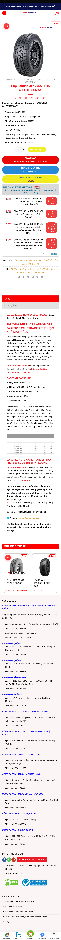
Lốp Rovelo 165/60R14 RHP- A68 (42, 583)
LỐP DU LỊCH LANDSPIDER (27, 260)
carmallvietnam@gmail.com (23, 633)
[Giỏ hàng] (57, 13)
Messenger (42, 938)
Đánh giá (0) (10, 305)
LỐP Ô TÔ (38, 80)
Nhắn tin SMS (54, 938)
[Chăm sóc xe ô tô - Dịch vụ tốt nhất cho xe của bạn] (28, 13)
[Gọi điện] (30, 934)
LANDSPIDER (28, 269)
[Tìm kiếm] (50, 13)
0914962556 (20, 628)
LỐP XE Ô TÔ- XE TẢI (24, 80)
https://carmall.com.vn (29, 518)
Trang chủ (9, 80)
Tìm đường (6, 938)
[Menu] (4, 13)
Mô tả (7, 299)
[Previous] (7, 47)
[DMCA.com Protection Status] (11, 882)
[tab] (30, 298)
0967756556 (20, 654)
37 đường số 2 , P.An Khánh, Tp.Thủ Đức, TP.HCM (35, 624)
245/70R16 (16, 269)
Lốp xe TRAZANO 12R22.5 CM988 (14, 581)
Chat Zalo (18, 938)
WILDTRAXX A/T (36, 272)
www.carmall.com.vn (22, 637)
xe (12, 499)
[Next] (54, 47)
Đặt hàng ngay (37, 149)
